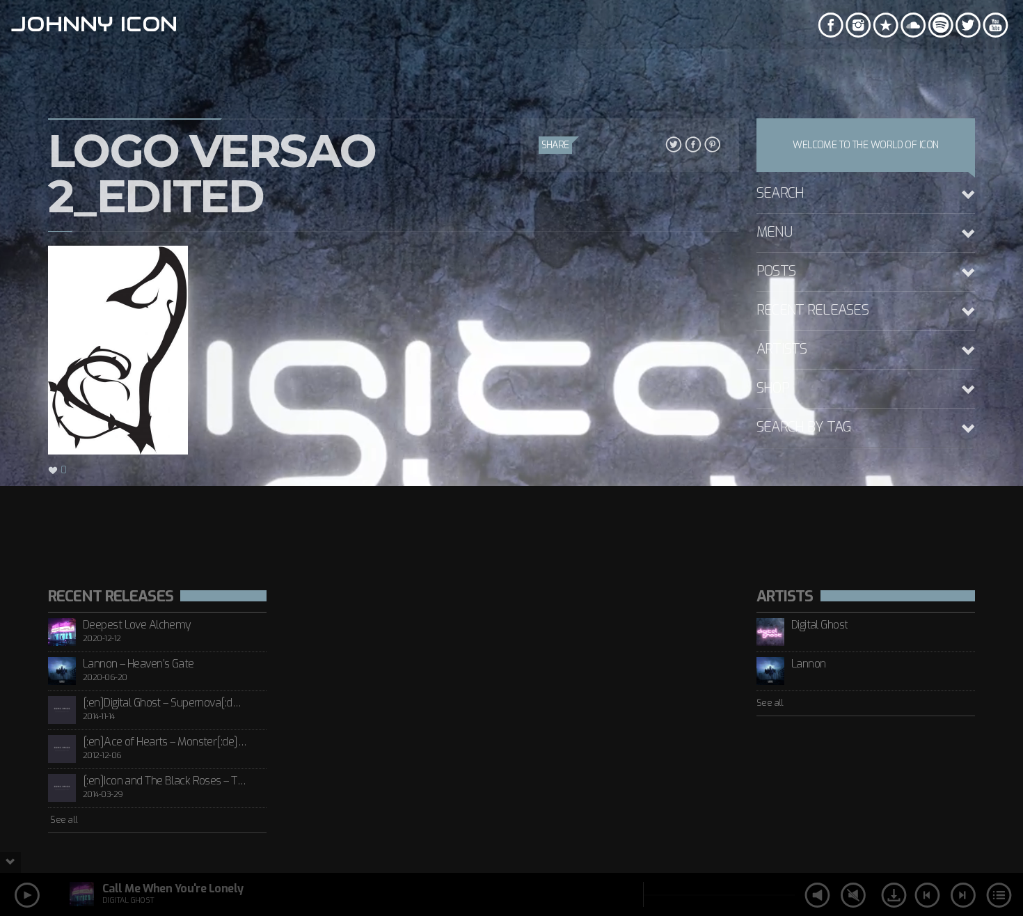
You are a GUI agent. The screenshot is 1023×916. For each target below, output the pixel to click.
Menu (774, 232)
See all (63, 820)
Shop (772, 388)
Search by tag (804, 427)
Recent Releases (812, 310)
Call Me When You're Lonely (172, 888)
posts (775, 271)
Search (780, 193)
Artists (781, 349)
